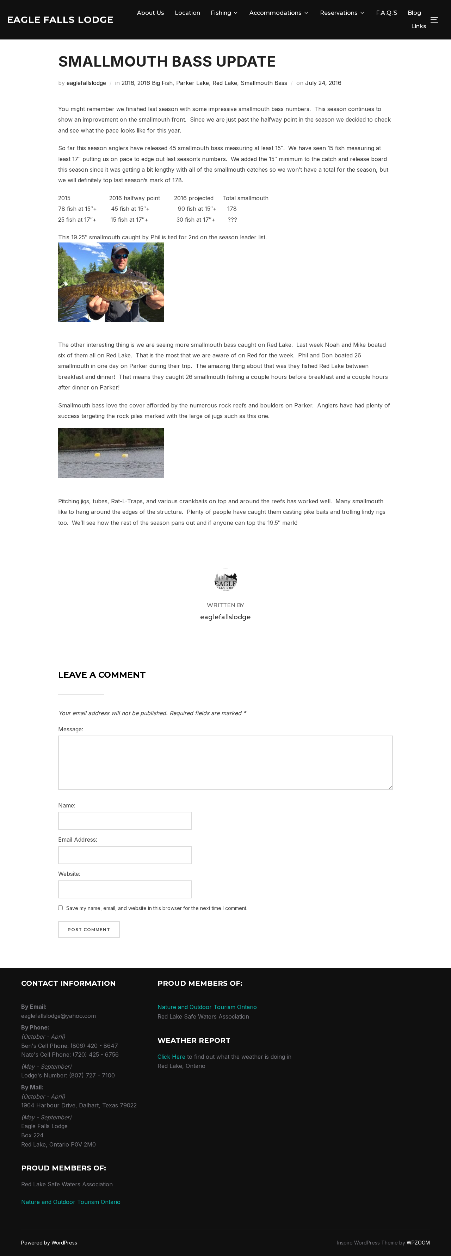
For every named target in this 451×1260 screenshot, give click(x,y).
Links (418, 26)
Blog (414, 13)
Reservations (339, 13)
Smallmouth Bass (264, 82)
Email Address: (77, 839)
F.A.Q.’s (386, 13)
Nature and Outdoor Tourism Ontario (71, 1201)
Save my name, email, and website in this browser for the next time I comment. (156, 908)
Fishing (221, 13)
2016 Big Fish (155, 82)
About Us (150, 13)
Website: (69, 873)
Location (187, 13)
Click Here (171, 1056)
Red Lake (224, 82)
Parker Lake (192, 82)
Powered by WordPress (49, 1243)
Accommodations (275, 13)
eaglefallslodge (86, 82)
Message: (70, 729)
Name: (66, 805)
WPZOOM (418, 1243)
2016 (128, 82)
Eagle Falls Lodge (60, 19)
